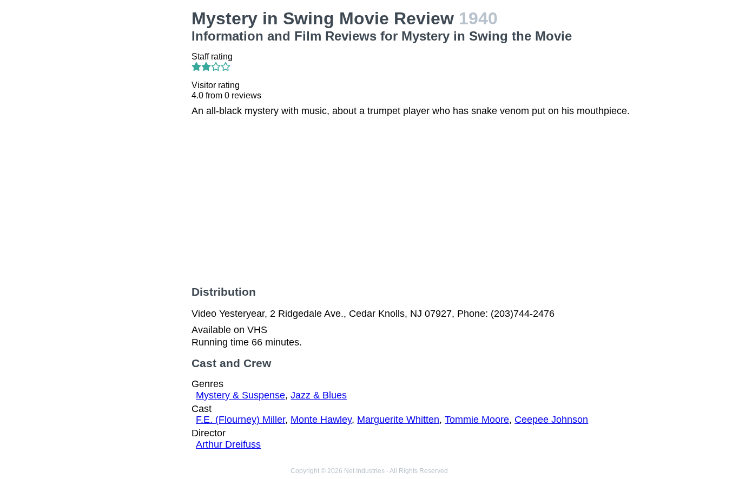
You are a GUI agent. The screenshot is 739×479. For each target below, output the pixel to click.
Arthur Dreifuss (228, 444)
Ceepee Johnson (551, 419)
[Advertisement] (128, 171)
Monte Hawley (321, 419)
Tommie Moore (477, 419)
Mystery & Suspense (240, 395)
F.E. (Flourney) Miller (240, 419)
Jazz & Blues (319, 395)
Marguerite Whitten (398, 419)
